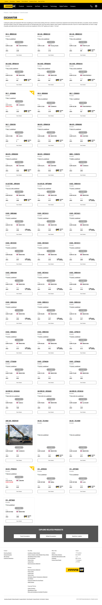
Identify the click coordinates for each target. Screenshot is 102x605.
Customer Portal (33, 1)
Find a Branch (25, 1)
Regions (96, 6)
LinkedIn (79, 554)
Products (21, 6)
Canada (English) (22, 599)
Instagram (79, 560)
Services (45, 6)
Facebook (79, 553)
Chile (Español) (30, 599)
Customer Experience (8, 558)
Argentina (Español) (8, 599)
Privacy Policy (31, 571)
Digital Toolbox (64, 6)
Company (72, 6)
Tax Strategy (30, 578)
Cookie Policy (31, 561)
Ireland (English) (36, 599)
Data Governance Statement (34, 563)
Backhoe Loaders (77, 536)
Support (18, 1)
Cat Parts (37, 6)
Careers (6, 1)
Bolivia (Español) (15, 599)
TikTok (78, 561)
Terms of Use (31, 560)
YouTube (79, 558)
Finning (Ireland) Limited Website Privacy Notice (38, 554)
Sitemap (47, 599)
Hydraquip (54, 558)
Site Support (6, 556)
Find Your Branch (7, 553)
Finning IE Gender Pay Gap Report (35, 580)
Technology (53, 6)
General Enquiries (8, 554)
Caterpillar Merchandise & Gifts (58, 556)
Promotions (12, 1)
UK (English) (42, 599)
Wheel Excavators (51, 536)
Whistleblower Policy (32, 590)
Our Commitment (31, 558)
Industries (29, 6)
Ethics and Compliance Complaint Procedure (37, 591)
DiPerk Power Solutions (57, 554)
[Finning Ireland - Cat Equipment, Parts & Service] (10, 6)
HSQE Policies (31, 582)
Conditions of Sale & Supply (34, 553)
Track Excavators (25, 536)
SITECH (53, 553)
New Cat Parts (41, 1)
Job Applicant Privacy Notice (34, 556)
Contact (91, 6)
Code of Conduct (31, 588)
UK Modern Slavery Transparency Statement (37, 576)
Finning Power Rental (56, 560)
